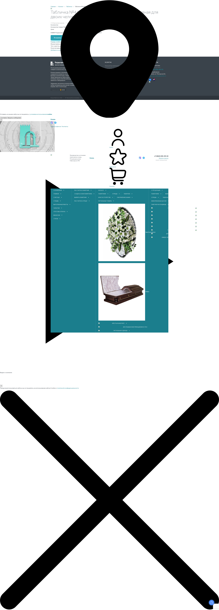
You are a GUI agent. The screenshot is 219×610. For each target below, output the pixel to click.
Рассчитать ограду (80, 201)
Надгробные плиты (179, 204)
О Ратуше (56, 197)
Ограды (114, 193)
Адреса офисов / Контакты (59, 126)
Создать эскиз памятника (83, 193)
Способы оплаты (59, 211)
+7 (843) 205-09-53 (161, 156)
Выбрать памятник (80, 197)
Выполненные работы (60, 204)
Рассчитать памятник (81, 190)
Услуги (197, 190)
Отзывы (56, 201)
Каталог (101, 190)
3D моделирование (201, 204)
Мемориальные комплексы (174, 193)
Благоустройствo (104, 197)
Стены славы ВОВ (178, 201)
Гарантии (56, 208)
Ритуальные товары (105, 201)
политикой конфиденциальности (68, 388)
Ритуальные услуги (202, 193)
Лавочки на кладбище (158, 204)
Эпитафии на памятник (203, 197)
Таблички (127, 193)
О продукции (155, 190)
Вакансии (56, 215)
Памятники (102, 193)
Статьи (55, 218)
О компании (57, 190)
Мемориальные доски (158, 201)
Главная (56, 193)
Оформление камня (123, 197)
